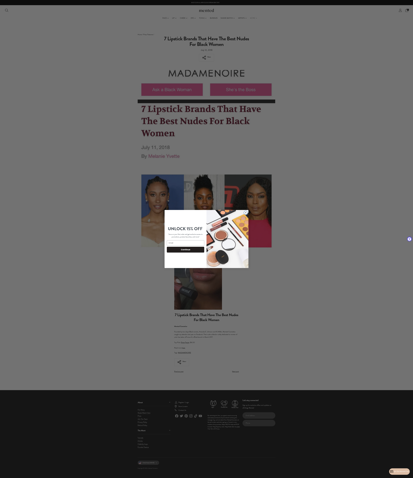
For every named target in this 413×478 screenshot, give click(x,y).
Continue (185, 249)
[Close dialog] (246, 213)
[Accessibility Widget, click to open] (409, 239)
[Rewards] (399, 471)
